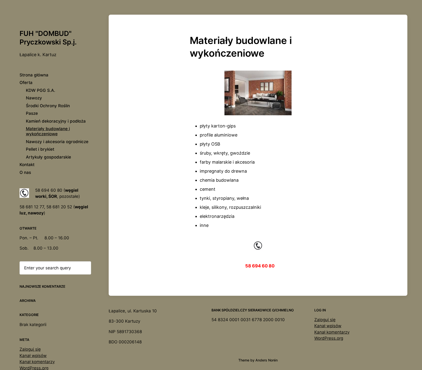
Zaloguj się (30, 349)
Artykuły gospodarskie (48, 157)
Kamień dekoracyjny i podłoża (56, 121)
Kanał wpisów (33, 355)
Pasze (32, 113)
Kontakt (27, 164)
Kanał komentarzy (37, 361)
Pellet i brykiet (40, 149)
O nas (25, 172)
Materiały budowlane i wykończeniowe (48, 131)
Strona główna (34, 75)
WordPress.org (328, 338)
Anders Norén (266, 360)
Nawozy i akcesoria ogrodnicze (57, 141)
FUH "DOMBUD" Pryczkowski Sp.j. (48, 37)
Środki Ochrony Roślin (48, 105)
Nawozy (34, 97)
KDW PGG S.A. (40, 90)
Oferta (26, 82)
